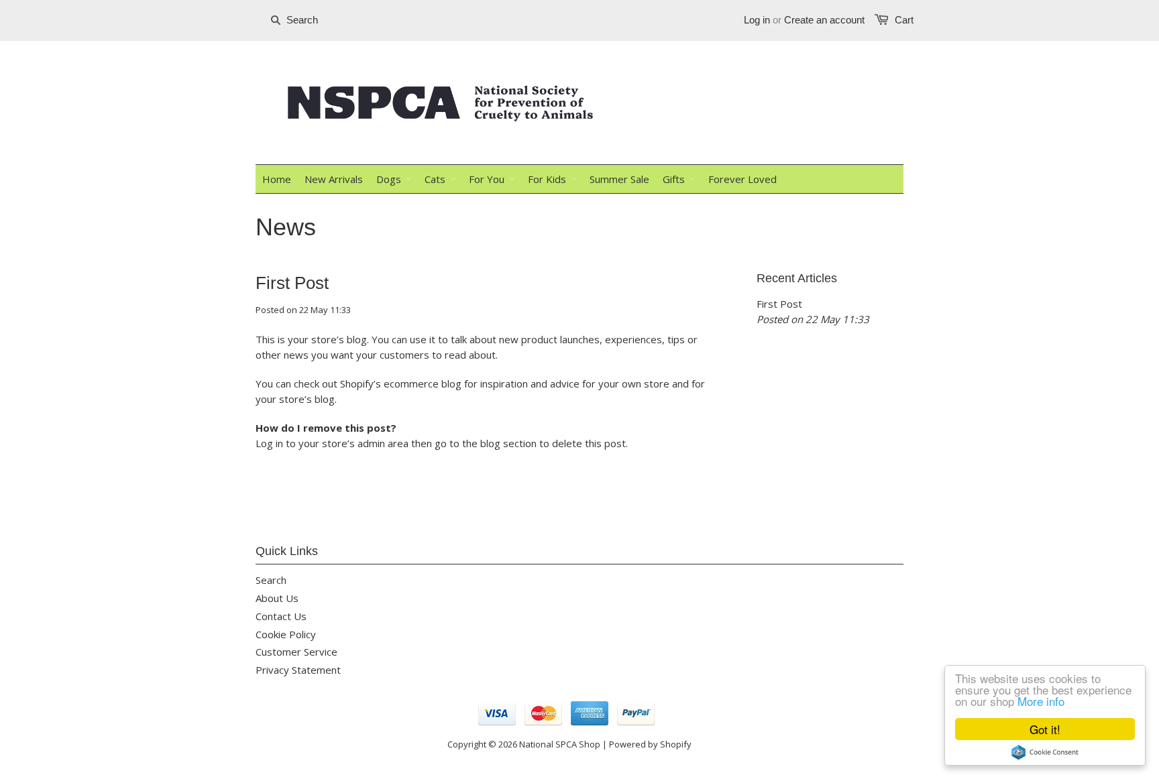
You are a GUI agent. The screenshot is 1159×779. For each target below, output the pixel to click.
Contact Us (281, 616)
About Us (277, 598)
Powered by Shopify (650, 744)
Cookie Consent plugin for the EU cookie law (1045, 752)
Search (271, 580)
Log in (757, 19)
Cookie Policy (286, 634)
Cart (904, 19)
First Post (292, 283)
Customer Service (296, 651)
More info (1040, 701)
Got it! (1045, 729)
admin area (382, 443)
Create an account (824, 19)
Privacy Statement (298, 669)
